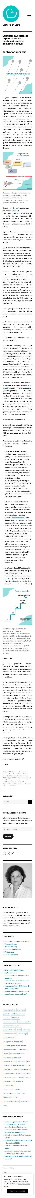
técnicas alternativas (11, 1101)
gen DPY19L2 (13, 778)
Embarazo (26, 1030)
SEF (23, 1093)
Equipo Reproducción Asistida (14, 1046)
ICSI (30, 778)
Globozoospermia (14, 52)
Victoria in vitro (11, 25)
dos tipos (14, 211)
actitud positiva (9, 1010)
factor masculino (9, 1061)
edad (19, 1030)
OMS (21, 1077)
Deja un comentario (10, 785)
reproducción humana (24, 783)
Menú (29, 15)
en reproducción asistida (12, 1042)
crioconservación (9, 1022)
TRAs (15, 1097)
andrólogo (21, 1010)
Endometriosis (8, 1038)
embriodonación (9, 1034)
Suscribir (8, 836)
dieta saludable (9, 1030)
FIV (8, 778)
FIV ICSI (6, 1065)
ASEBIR (6, 1014)
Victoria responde (11, 955)
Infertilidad (6, 780)
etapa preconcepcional (12, 1057)
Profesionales (8, 1085)
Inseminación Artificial (11, 1073)
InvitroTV (8, 1159)
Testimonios (9, 952)
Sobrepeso (7, 1097)
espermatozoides (9, 1050)
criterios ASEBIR (24, 1022)
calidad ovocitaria (17, 1014)
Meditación (26, 1073)
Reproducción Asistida (16, 774)
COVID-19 (15, 1018)
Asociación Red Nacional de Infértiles (18, 1156)
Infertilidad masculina (22, 1069)
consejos (6, 1018)
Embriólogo (22, 1034)
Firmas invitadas (11, 944)
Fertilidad (21, 1061)
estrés (5, 1054)
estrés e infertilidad (17, 1054)
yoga (5, 1105)
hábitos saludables (18, 1065)
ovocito (28, 1077)
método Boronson (10, 1077)
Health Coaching (11, 947)
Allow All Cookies (17, 1191)
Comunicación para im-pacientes (17, 941)
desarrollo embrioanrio (11, 1026)
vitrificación (25, 1101)
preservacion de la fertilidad (13, 1081)
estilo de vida (23, 1050)
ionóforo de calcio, (19, 518)
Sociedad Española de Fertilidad (16, 1122)
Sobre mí (6, 1172)
